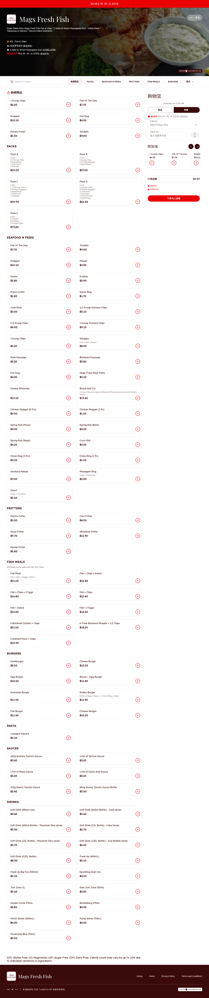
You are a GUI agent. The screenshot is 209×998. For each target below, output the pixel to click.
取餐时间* (154, 121)
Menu (152, 976)
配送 (160, 110)
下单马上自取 (174, 198)
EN (191, 17)
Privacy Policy (168, 976)
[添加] (152, 163)
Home (139, 976)
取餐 (186, 110)
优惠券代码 (154, 132)
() (27, 45)
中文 (197, 17)
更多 (188, 81)
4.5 (11, 41)
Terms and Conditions (192, 976)
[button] (40, 103)
